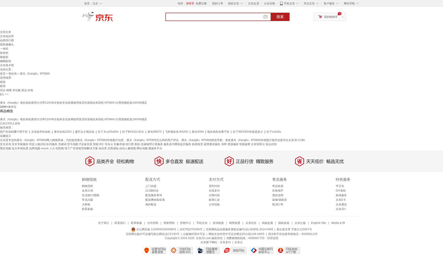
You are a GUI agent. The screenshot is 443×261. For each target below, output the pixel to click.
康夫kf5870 (154, 131)
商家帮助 (169, 223)
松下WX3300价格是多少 (248, 131)
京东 (113, 18)
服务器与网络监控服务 (177, 144)
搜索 (280, 17)
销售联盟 (234, 223)
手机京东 (289, 3)
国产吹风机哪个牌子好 (14, 131)
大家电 (86, 204)
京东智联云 (258, 144)
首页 (3, 73)
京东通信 (341, 204)
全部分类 (5, 32)
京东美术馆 (7, 65)
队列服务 (51, 144)
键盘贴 (4, 57)
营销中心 (185, 223)
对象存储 (119, 144)
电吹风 (13, 73)
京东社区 (251, 223)
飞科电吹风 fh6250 (176, 131)
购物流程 (87, 186)
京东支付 (225, 242)
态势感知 (113, 148)
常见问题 (87, 199)
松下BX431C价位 (133, 131)
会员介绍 (87, 190)
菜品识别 (271, 144)
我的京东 (233, 3)
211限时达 (152, 190)
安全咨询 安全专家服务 (14, 144)
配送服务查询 (153, 195)
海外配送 (150, 204)
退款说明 (277, 195)
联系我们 (120, 223)
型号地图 (72, 144)
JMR (224, 144)
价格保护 (277, 190)
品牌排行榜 (7, 40)
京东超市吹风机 (41, 131)
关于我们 (103, 223)
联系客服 (87, 209)
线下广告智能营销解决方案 (81, 148)
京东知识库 (7, 36)
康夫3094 (198, 131)
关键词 (62, 144)
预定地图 (5, 148)
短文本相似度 (20, 148)
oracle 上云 (48, 148)
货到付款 (214, 186)
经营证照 (272, 238)
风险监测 (267, 223)
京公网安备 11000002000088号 (156, 229)
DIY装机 (341, 190)
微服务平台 (155, 148)
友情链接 (218, 223)
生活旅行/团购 (90, 195)
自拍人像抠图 (127, 148)
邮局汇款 (214, 199)
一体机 (4, 48)
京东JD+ (341, 209)
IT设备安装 (85, 144)
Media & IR (338, 223)
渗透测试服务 (212, 144)
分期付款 (214, 195)
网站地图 (142, 148)
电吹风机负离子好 (218, 131)
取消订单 (277, 204)
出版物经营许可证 (194, 234)
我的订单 (217, 3)
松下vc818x (273, 131)
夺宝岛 (340, 186)
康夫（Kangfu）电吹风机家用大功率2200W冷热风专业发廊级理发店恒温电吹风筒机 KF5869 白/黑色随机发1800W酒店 (73, 102)
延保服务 (341, 195)
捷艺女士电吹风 (84, 131)
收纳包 (4, 52)
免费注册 (201, 3)
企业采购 (269, 3)
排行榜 (130, 144)
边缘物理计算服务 (152, 144)
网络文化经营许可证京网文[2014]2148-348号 (237, 234)
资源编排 (233, 144)
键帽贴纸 (5, 61)
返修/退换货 (279, 199)
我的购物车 (331, 16)
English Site (318, 223)
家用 (3, 86)
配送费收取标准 (155, 199)
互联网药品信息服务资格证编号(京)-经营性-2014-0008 (239, 229)
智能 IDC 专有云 (103, 144)
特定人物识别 (37, 144)
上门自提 (150, 186)
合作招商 (152, 223)
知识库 (103, 148)
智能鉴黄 (244, 144)
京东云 (238, 242)
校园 (3, 82)
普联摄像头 (7, 44)
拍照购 (60, 148)
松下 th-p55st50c (108, 131)
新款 (137, 144)
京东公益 (300, 223)
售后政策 (277, 186)
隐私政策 (283, 223)
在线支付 (214, 190)
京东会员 (253, 3)
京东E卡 (341, 199)
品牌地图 (34, 148)
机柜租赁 (197, 144)
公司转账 (214, 204)
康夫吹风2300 (63, 131)
